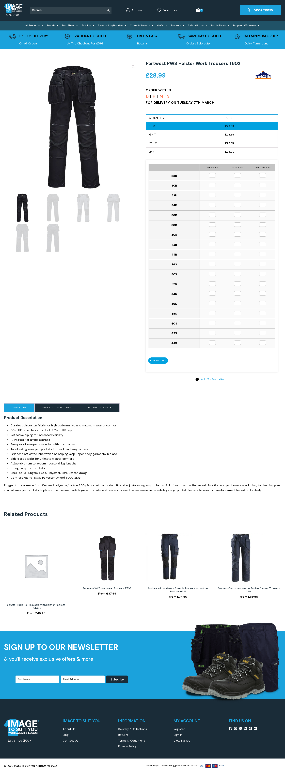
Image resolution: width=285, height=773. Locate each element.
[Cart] (199, 10)
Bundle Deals (218, 25)
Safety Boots (196, 25)
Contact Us (70, 741)
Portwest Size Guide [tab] (99, 407)
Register (179, 729)
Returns (123, 735)
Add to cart (158, 360)
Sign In (178, 735)
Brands (51, 25)
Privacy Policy (127, 746)
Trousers (176, 25)
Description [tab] (19, 407)
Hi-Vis (160, 25)
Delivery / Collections (132, 729)
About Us (69, 729)
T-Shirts (86, 25)
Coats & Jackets (140, 25)
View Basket (182, 741)
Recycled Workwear (244, 25)
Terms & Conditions (131, 741)
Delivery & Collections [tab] (57, 407)
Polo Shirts (68, 25)
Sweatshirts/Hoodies (110, 25)
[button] (133, 67)
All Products (32, 25)
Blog (66, 735)
